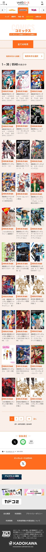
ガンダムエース (10, 451)
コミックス (29, 17)
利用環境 (9, 520)
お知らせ (38, 17)
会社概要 (6, 513)
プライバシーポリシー (34, 513)
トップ (7, 17)
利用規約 (18, 513)
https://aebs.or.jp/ (31, 538)
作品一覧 (21, 17)
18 (29, 419)
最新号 (13, 17)
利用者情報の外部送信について (28, 520)
